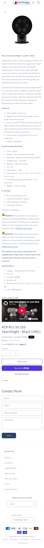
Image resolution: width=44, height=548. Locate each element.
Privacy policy (24, 539)
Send (9, 435)
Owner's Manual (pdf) (10, 298)
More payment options (22, 374)
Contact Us (9, 463)
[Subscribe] (33, 504)
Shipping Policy (10, 468)
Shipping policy (23, 543)
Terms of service (36, 539)
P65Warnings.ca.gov (24, 228)
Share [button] (6, 380)
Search (7, 484)
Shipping (4, 340)
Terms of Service (11, 489)
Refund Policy (10, 473)
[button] (4, 2)
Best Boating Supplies (21, 536)
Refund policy (14, 539)
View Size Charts (11, 479)
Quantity (5, 349)
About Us (8, 458)
